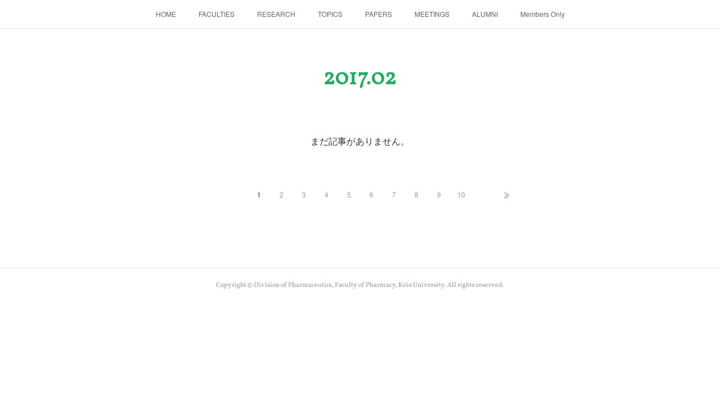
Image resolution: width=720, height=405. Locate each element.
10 (461, 194)
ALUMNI (485, 14)
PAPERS (378, 14)
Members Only (542, 14)
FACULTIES (217, 14)
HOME (166, 14)
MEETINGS (432, 14)
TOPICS (330, 14)
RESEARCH (276, 14)
